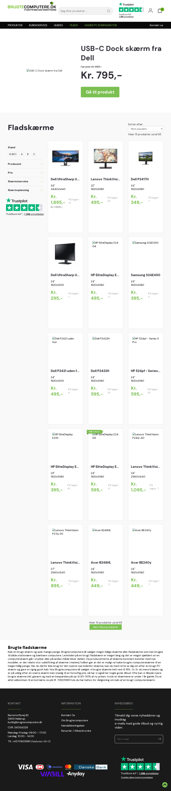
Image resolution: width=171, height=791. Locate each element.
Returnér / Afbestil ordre (76, 731)
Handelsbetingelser (73, 725)
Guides (58, 25)
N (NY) (12, 154)
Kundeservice (38, 25)
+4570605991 (21, 741)
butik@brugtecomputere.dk (25, 722)
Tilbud (73, 25)
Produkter (15, 25)
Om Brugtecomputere (74, 720)
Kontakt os (156, 25)
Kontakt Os (68, 715)
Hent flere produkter (105, 627)
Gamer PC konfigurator (100, 25)
